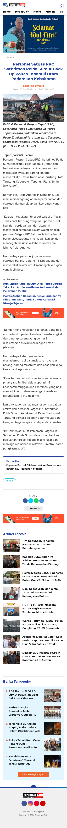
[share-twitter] (30, 500)
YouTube (45, 807)
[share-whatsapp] (36, 500)
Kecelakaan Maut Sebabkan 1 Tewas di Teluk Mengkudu (22, 760)
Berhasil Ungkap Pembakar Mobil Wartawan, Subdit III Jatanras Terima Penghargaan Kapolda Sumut (23, 711)
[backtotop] (33, 788)
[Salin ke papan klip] (41, 500)
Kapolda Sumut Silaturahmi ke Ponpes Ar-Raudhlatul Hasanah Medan (33, 466)
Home (7, 11)
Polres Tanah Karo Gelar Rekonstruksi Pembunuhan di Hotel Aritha (24, 743)
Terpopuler (22, 11)
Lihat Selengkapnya (32, 774)
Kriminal (51, 11)
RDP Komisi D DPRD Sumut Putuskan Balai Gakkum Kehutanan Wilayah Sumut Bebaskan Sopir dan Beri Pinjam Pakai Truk (25, 694)
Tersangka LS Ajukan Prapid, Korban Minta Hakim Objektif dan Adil (24, 727)
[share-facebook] (25, 500)
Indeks (37, 11)
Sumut (9, 480)
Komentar (34, 508)
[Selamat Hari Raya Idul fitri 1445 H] (33, 33)
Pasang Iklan (38, 811)
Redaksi (26, 811)
